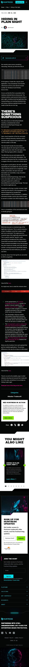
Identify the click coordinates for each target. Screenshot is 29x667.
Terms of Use (13, 640)
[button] (19, 2)
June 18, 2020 (12, 13)
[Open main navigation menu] (26, 2)
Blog (7, 7)
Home (2, 7)
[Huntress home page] (14, 618)
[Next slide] (24, 465)
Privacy (6, 549)
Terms (9, 549)
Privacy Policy (16, 544)
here (9, 283)
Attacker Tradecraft (14, 396)
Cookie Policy (19, 638)
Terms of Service (8, 544)
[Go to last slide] (4, 465)
